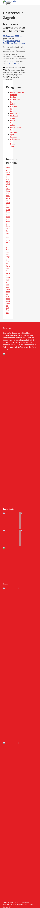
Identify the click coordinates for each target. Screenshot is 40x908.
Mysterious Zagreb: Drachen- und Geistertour (14, 27)
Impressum (24, 902)
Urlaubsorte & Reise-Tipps (15, 67)
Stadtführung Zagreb (18, 72)
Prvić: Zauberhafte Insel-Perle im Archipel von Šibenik (8, 236)
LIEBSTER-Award (14, 117)
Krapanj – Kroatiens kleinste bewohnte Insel (8, 178)
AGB (16, 902)
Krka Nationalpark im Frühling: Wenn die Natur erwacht (8, 205)
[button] (4, 3)
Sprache (13, 137)
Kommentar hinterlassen (11, 78)
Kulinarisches (15, 113)
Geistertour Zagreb (12, 70)
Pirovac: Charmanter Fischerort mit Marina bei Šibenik (8, 298)
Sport (12, 134)
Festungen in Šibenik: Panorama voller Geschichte (8, 268)
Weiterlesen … (14, 63)
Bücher (13, 97)
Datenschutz (8, 902)
